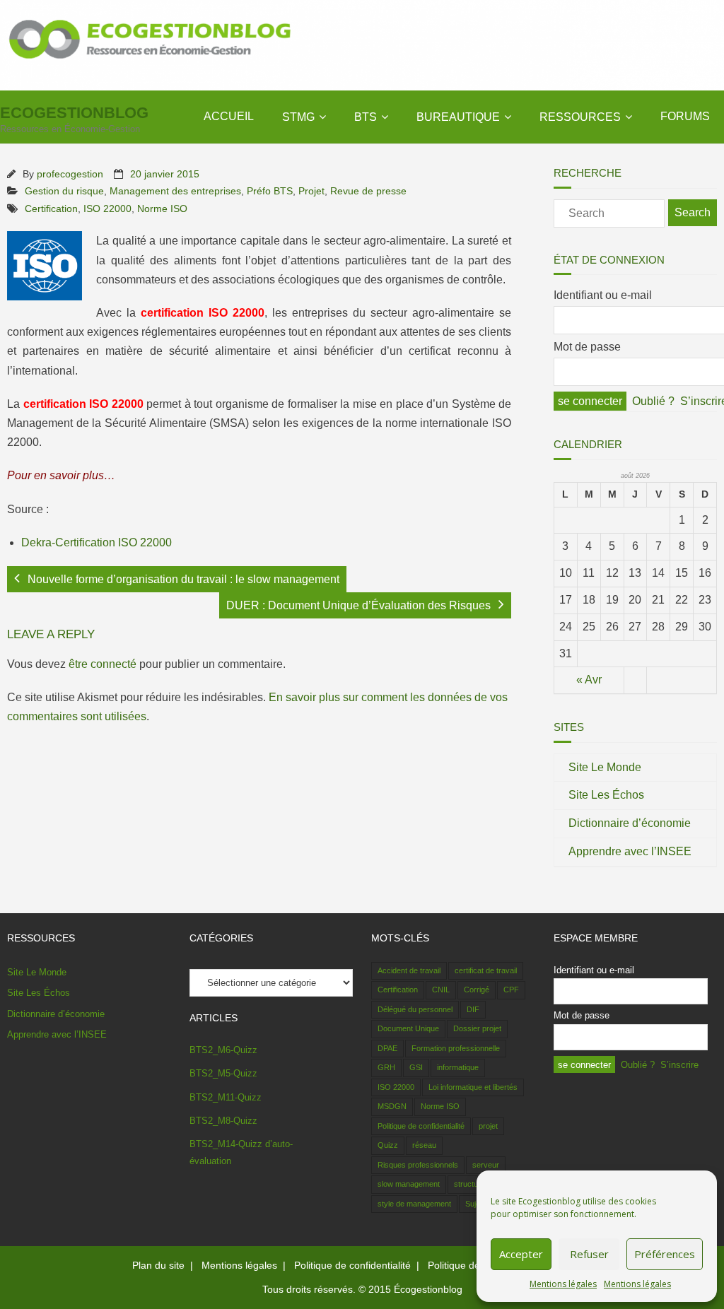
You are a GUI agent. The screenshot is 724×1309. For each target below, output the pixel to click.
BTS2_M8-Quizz (223, 1120)
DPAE (387, 1048)
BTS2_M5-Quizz (223, 1073)
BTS (365, 117)
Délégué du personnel (415, 1009)
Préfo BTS (270, 190)
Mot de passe (587, 347)
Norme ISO (162, 208)
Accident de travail (409, 970)
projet (488, 1126)
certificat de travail (486, 970)
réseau (424, 1145)
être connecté (102, 664)
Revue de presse (368, 190)
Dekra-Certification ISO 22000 (96, 542)
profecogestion (70, 174)
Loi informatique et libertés (473, 1087)
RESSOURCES (580, 117)
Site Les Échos (606, 795)
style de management (414, 1203)
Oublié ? (653, 401)
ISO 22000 (107, 208)
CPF (511, 989)
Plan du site (158, 1265)
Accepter (521, 1254)
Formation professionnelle (455, 1048)
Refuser (589, 1254)
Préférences (664, 1254)
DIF (473, 1009)
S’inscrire (679, 1064)
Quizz (388, 1145)
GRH (386, 1067)
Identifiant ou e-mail (603, 295)
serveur (485, 1165)
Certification (51, 208)
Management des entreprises (175, 190)
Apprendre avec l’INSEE (629, 851)
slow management (409, 1184)
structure (469, 1184)
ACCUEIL (229, 116)
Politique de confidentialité (421, 1126)
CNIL (441, 989)
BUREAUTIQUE (458, 117)
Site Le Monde (604, 767)
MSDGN (392, 1106)
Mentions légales (563, 1284)
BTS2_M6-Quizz (223, 1050)
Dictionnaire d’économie (629, 823)
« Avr (589, 680)
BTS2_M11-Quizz (225, 1097)
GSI (416, 1067)
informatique (458, 1067)
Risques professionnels (418, 1165)
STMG (298, 117)
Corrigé (476, 989)
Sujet (473, 1203)
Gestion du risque (64, 190)
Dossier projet (477, 1028)
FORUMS (685, 116)
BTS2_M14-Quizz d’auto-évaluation (241, 1152)
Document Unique (408, 1028)
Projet (311, 190)
